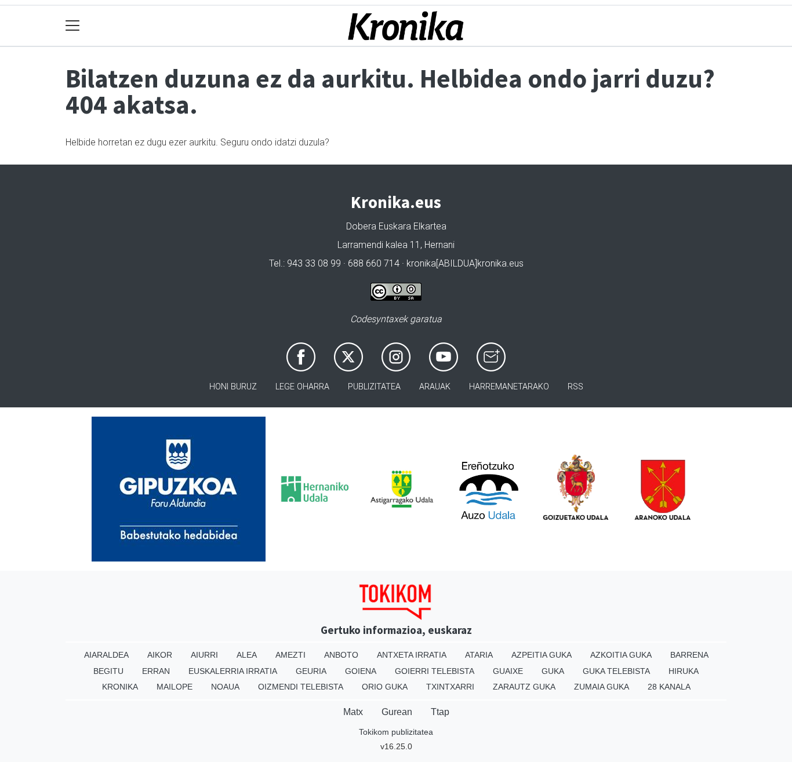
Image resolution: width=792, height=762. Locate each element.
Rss (575, 387)
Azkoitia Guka (621, 654)
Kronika (120, 686)
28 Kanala (669, 686)
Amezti (290, 654)
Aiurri (204, 654)
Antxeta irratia (411, 654)
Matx (353, 712)
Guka (553, 671)
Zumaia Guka (601, 686)
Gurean (397, 712)
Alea (247, 654)
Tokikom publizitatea (396, 732)
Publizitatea (374, 387)
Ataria (479, 654)
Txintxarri (450, 686)
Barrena (689, 654)
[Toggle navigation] (72, 26)
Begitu (108, 671)
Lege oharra (302, 387)
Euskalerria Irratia (232, 671)
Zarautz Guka (524, 686)
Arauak (435, 387)
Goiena (360, 671)
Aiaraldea (106, 654)
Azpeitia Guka (541, 654)
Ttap (440, 712)
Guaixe (508, 671)
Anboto (341, 654)
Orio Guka (385, 686)
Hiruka (684, 671)
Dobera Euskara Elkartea (396, 226)
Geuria (311, 671)
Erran (156, 671)
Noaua (225, 686)
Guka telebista (616, 671)
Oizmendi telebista (300, 686)
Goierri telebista (434, 671)
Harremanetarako (509, 387)
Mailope (174, 686)
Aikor (159, 654)
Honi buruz (233, 387)
